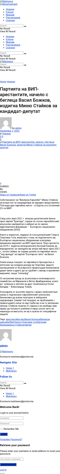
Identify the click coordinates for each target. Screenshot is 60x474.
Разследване (13, 17)
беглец (20, 319)
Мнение (10, 14)
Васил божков (32, 319)
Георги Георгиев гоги (25, 322)
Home (3, 81)
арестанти (11, 319)
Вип (12, 322)
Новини (10, 9)
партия (27, 325)
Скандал (10, 20)
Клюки (9, 12)
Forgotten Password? (11, 439)
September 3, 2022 (10, 131)
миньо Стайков (16, 325)
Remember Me (11, 429)
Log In (3, 469)
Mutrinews (11, 371)
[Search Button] (25, 26)
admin (18, 128)
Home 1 (10, 368)
